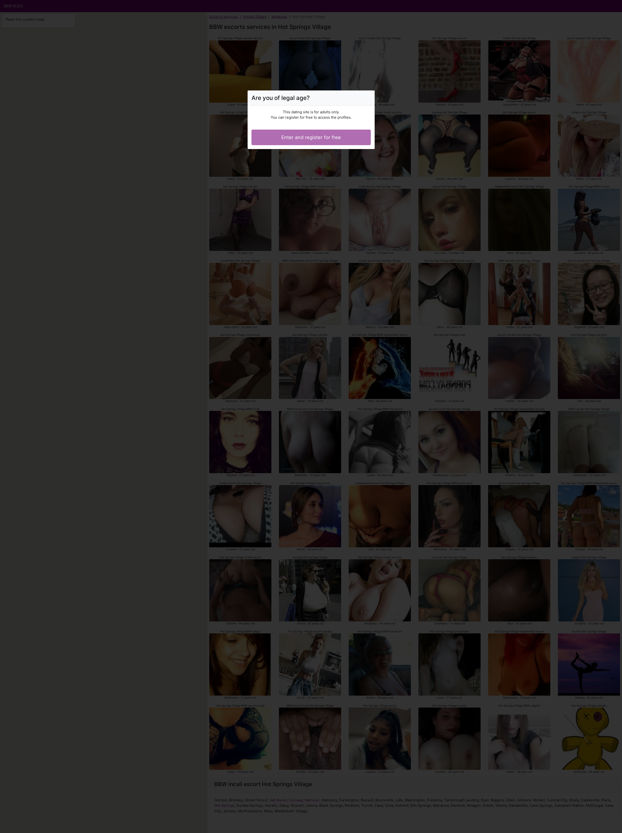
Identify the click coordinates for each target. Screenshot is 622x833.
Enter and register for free (311, 137)
